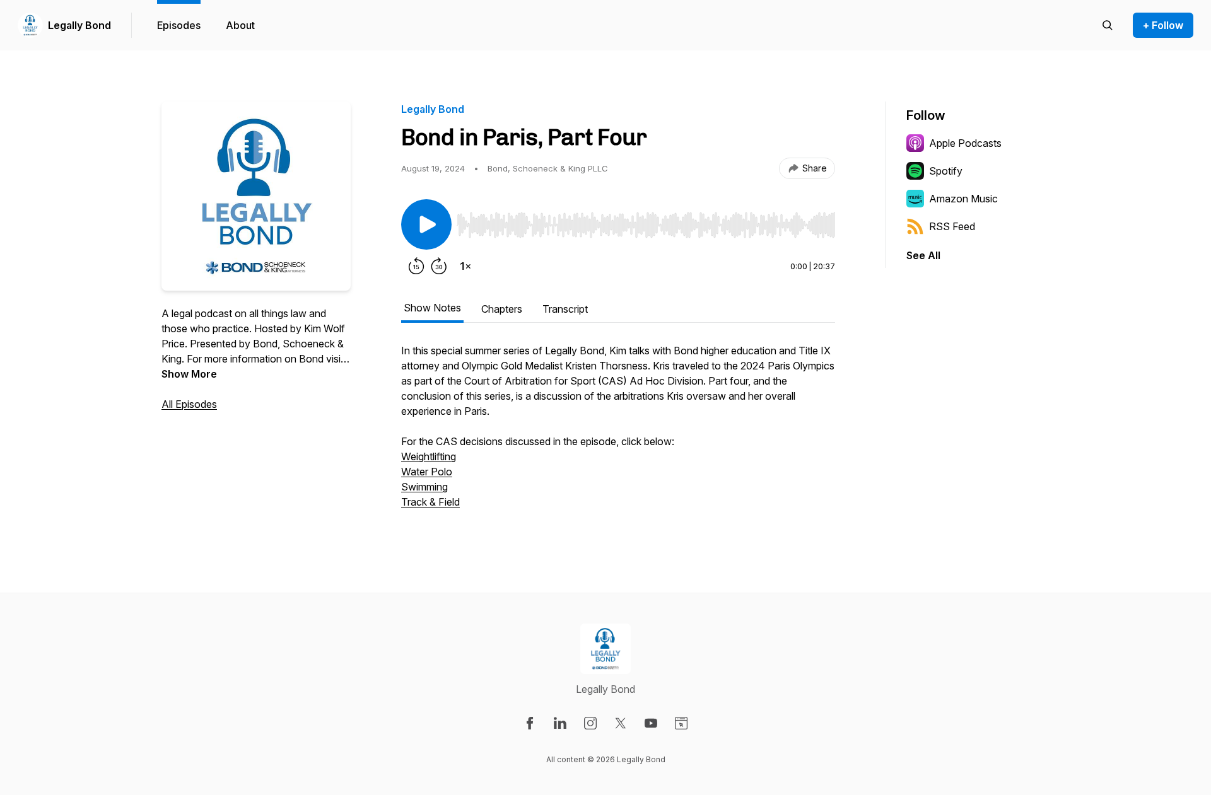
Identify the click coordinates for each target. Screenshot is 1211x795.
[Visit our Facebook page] (530, 723)
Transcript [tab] (565, 309)
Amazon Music (963, 198)
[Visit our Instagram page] (590, 723)
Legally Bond (79, 25)
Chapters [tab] (501, 309)
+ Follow (1163, 25)
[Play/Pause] (426, 224)
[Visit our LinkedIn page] (560, 723)
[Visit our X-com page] (620, 723)
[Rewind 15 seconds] (416, 266)
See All (923, 255)
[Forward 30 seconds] (439, 266)
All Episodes (189, 404)
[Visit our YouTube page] (651, 723)
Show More (189, 374)
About (240, 25)
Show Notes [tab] (432, 307)
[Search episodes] (1108, 25)
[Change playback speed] (465, 266)
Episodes (179, 25)
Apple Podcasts (965, 143)
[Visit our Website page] (681, 723)
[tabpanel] (618, 432)
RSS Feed (952, 226)
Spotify (945, 171)
